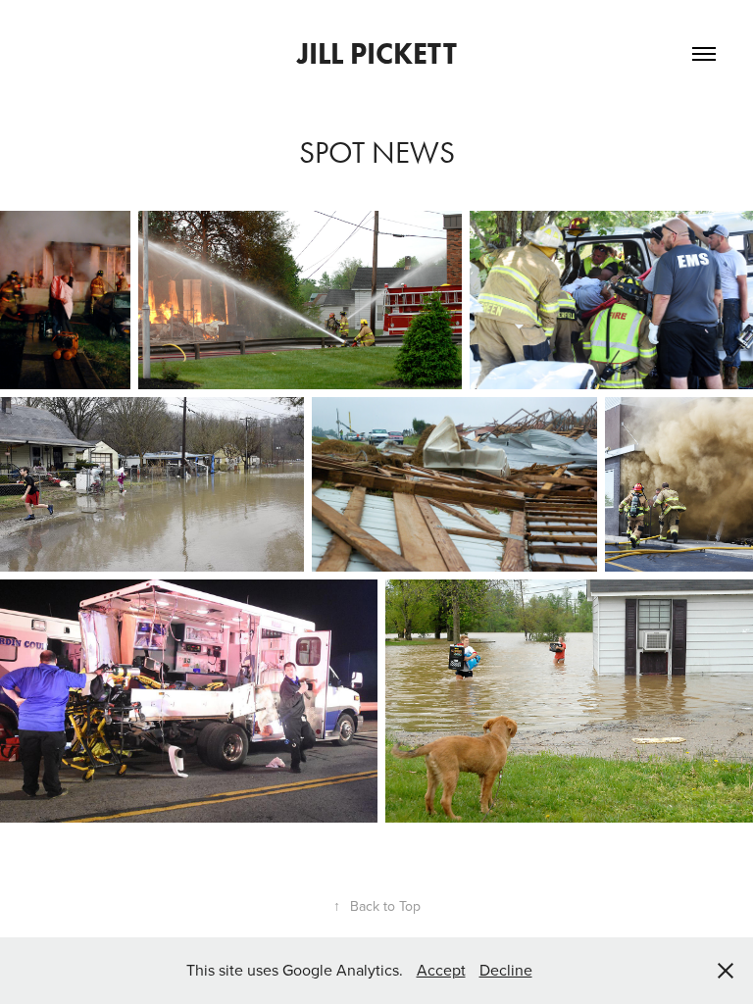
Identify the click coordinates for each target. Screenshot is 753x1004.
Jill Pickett (377, 53)
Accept (441, 969)
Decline (505, 969)
